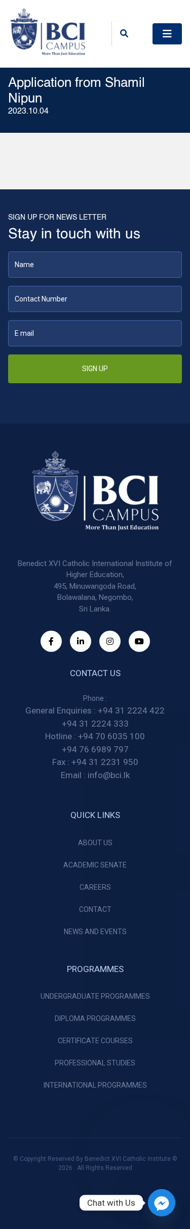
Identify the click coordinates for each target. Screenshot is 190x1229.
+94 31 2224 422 (131, 710)
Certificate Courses (95, 1041)
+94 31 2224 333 (95, 724)
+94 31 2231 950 (104, 762)
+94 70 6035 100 (111, 736)
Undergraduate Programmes (95, 996)
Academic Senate (95, 865)
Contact (95, 909)
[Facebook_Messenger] (161, 1202)
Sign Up (95, 369)
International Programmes (95, 1085)
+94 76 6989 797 (95, 749)
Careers (95, 887)
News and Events (95, 932)
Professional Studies (95, 1063)
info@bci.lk (109, 775)
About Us (95, 843)
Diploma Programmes (95, 1018)
